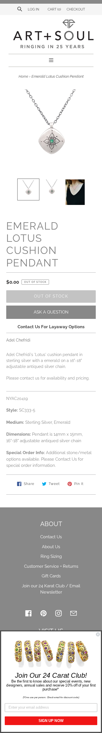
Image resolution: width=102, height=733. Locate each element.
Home (23, 77)
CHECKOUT (76, 9)
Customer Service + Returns (51, 566)
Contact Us (51, 536)
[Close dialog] (98, 634)
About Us (51, 546)
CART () (54, 9)
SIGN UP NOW (51, 721)
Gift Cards (51, 576)
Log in (33, 9)
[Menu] (51, 59)
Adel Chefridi (18, 340)
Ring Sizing (51, 556)
